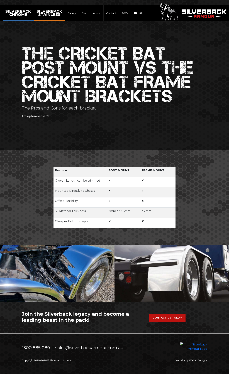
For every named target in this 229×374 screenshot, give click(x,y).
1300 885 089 (36, 347)
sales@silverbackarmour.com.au (89, 347)
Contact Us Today (167, 317)
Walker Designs (198, 360)
